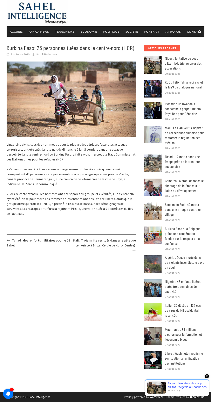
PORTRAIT (151, 31)
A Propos (173, 31)
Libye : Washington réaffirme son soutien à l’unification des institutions (184, 358)
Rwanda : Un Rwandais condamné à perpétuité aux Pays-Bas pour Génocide (183, 109)
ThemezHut (197, 397)
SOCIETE (131, 31)
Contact (194, 31)
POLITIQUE (111, 31)
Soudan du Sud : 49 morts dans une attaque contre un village (183, 210)
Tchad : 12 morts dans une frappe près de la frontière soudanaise (182, 162)
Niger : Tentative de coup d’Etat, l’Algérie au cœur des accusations (183, 63)
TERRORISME (64, 31)
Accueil (16, 31)
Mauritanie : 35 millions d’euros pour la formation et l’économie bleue (183, 335)
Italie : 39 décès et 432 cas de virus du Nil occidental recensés (183, 310)
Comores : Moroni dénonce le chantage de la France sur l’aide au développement (184, 186)
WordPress (157, 397)
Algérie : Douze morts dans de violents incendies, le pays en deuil (184, 263)
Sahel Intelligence (39, 397)
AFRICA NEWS (39, 31)
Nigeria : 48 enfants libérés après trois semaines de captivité (183, 287)
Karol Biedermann (47, 54)
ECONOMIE (89, 31)
